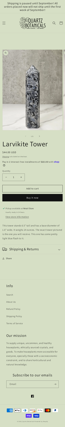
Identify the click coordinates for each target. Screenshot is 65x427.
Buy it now (32, 197)
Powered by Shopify (41, 421)
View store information (17, 216)
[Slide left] (25, 136)
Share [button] (9, 258)
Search (9, 294)
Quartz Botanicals (28, 421)
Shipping (5, 157)
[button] (3, 23)
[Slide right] (39, 136)
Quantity (6, 171)
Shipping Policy (14, 316)
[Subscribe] (55, 384)
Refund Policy (13, 309)
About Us (11, 301)
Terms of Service (14, 323)
